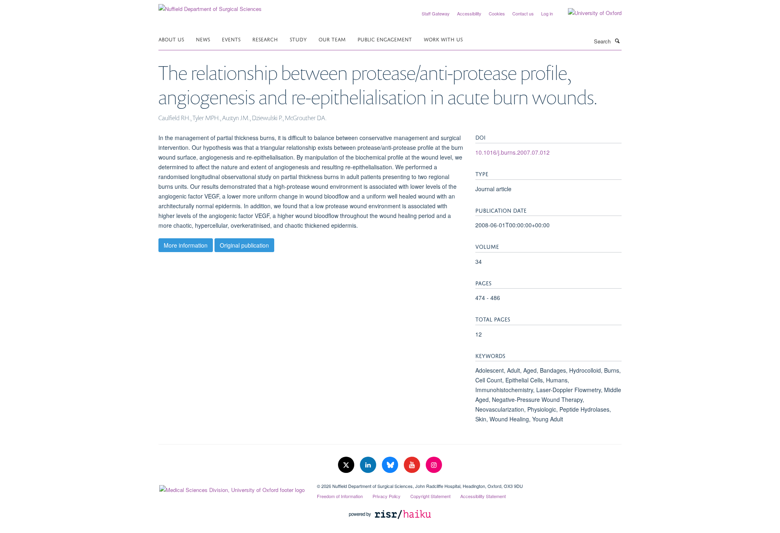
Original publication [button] (244, 245)
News (203, 39)
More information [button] (186, 245)
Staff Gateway (436, 13)
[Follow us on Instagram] (434, 465)
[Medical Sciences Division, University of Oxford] (231, 488)
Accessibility (469, 13)
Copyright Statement (430, 496)
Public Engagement (385, 39)
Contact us (523, 13)
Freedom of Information (340, 496)
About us (171, 39)
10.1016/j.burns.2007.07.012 (512, 152)
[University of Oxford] (589, 13)
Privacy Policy (387, 496)
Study (298, 39)
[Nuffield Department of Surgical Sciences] (210, 6)
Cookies (497, 13)
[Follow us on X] (347, 465)
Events (231, 39)
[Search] (617, 40)
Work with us (443, 39)
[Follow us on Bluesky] (391, 465)
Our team (332, 39)
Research (265, 39)
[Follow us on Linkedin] (369, 465)
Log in (547, 13)
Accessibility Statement (483, 496)
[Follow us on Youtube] (413, 465)
